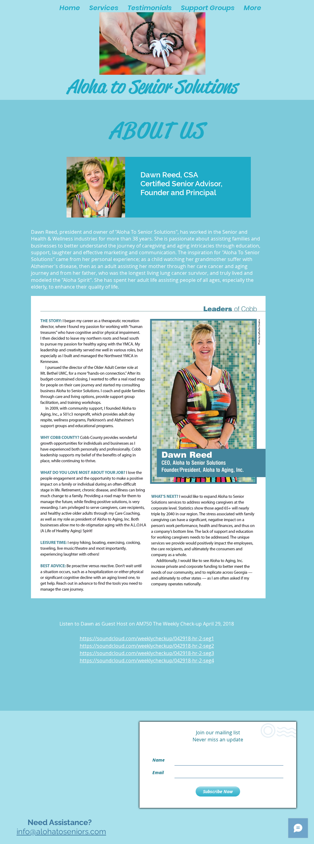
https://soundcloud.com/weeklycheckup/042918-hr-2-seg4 (147, 660)
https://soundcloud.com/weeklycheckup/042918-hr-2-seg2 (147, 645)
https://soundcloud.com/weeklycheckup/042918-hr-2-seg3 (147, 653)
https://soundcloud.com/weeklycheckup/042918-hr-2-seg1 (147, 638)
